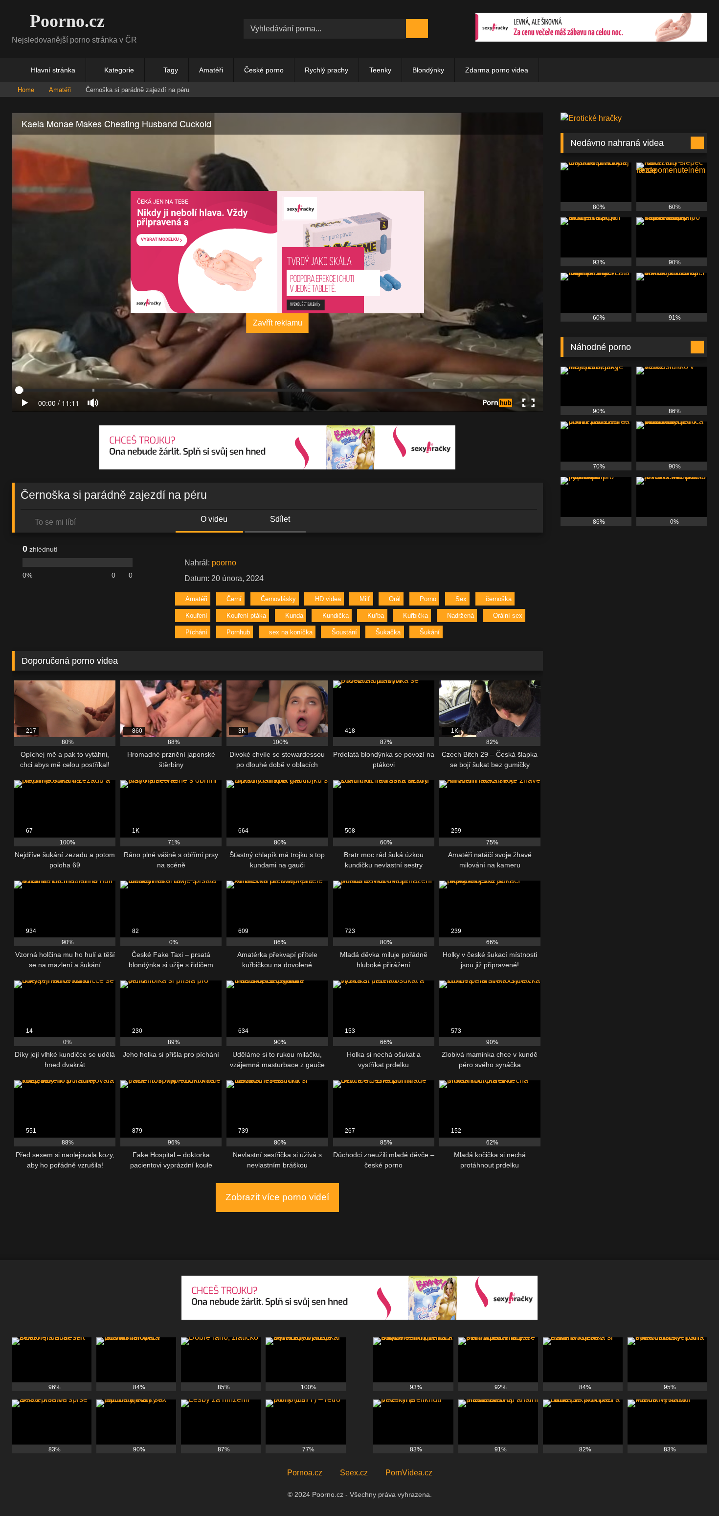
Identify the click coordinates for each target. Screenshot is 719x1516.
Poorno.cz (65, 21)
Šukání (430, 632)
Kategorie (119, 70)
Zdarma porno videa (496, 70)
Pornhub (238, 632)
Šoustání (344, 632)
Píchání (196, 632)
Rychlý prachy (326, 70)
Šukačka (388, 632)
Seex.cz (354, 1473)
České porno (264, 70)
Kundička (335, 615)
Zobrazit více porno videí (277, 1197)
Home (26, 89)
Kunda (294, 615)
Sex (461, 599)
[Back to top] (689, 1486)
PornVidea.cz (408, 1473)
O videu (213, 519)
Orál (395, 599)
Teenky (380, 70)
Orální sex (507, 615)
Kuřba (375, 615)
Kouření (196, 615)
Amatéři (211, 70)
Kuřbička (415, 615)
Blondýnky (428, 70)
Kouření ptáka (246, 615)
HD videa (328, 599)
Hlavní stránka (53, 70)
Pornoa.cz (304, 1473)
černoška (499, 599)
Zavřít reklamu (277, 323)
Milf (365, 599)
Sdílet (279, 519)
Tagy (170, 70)
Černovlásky (278, 599)
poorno (224, 563)
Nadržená (460, 615)
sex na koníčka (291, 632)
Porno (428, 599)
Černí (234, 599)
